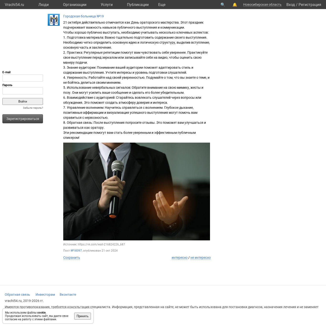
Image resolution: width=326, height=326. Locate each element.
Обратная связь (17, 294)
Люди (43, 4)
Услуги (107, 4)
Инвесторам (45, 294)
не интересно (200, 257)
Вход (290, 4)
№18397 (76, 250)
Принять (83, 316)
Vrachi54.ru (14, 4)
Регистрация (310, 4)
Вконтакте (68, 294)
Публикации (138, 4)
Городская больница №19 (83, 16)
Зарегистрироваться (22, 119)
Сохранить (71, 257)
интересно (180, 257)
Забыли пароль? (33, 107)
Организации (74, 4)
